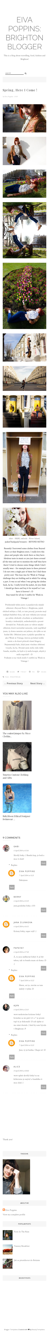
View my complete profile (14, 1214)
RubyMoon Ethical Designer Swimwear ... (16, 818)
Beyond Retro (21, 608)
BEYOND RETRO (36, 541)
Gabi (16, 846)
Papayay (19, 948)
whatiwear (15, 677)
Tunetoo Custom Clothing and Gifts (15, 776)
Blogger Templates (11, 1329)
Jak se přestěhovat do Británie (27, 1260)
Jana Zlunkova (23, 922)
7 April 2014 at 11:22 (26, 980)
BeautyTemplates (38, 1329)
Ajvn (16, 1005)
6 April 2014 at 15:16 (21, 850)
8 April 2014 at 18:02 (21, 1071)
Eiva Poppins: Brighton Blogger (24, 33)
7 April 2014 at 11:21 (26, 875)
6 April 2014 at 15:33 (21, 901)
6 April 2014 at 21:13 (21, 1009)
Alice (17, 1066)
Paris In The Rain (21, 1231)
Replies (14, 865)
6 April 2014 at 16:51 (21, 926)
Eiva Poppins (9, 97)
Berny (17, 896)
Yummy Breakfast (22, 1246)
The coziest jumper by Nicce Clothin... (16, 735)
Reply (44, 863)
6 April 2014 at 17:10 (21, 952)
